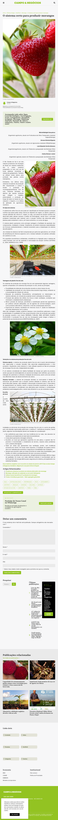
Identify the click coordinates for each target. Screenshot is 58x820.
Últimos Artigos (11, 13)
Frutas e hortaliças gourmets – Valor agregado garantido (23, 477)
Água (5, 481)
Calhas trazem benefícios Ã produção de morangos (21, 475)
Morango (24, 13)
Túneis (29, 487)
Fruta (36, 481)
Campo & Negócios (12, 102)
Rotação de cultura (9, 487)
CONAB (5, 775)
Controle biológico (15, 481)
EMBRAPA (5, 778)
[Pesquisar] (14, 584)
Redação (9, 103)
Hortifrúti (18, 13)
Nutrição (40, 484)
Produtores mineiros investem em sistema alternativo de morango (26, 471)
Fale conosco (33, 773)
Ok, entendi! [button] (15, 814)
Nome (5, 547)
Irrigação (15, 484)
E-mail (5, 554)
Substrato (21, 487)
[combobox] (7, 584)
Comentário (7, 527)
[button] (3, 3)
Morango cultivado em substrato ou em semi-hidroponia (23, 473)
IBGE (4, 773)
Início (4, 13)
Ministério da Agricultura (9, 780)
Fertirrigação (28, 481)
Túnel (35, 487)
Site (4, 561)
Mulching (32, 484)
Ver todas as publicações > (11, 658)
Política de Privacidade (36, 775)
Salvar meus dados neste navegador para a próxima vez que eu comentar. (26, 569)
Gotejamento (45, 481)
